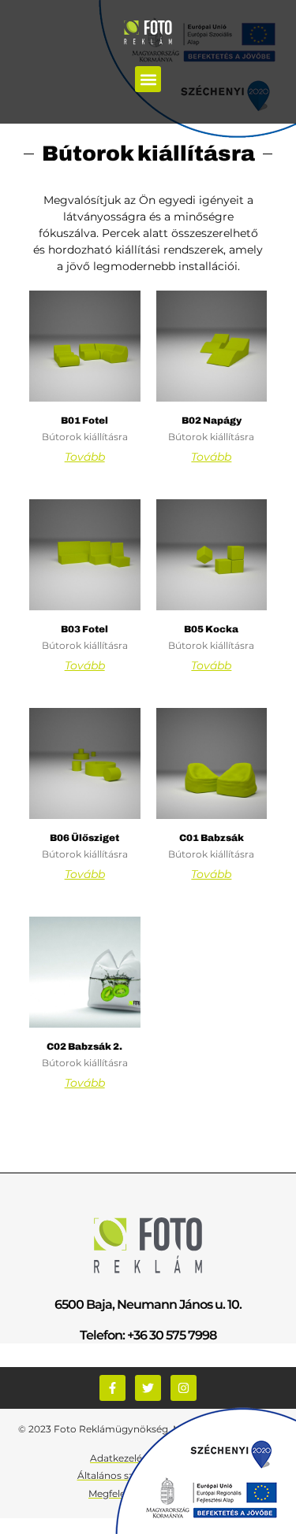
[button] (148, 79)
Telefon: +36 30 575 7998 (148, 1335)
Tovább (85, 456)
